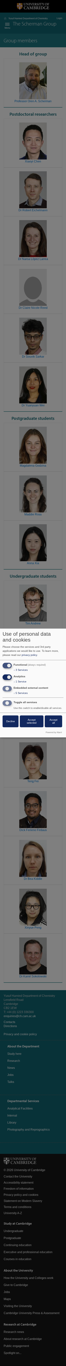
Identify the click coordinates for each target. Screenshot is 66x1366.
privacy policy (29, 654)
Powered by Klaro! (54, 732)
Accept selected (31, 721)
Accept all (53, 721)
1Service (20, 681)
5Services (21, 693)
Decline (10, 721)
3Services (21, 669)
